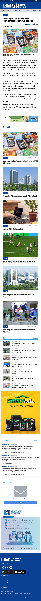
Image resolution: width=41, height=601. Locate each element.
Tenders (5, 440)
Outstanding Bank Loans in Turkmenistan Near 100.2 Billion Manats (19, 296)
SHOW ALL (35, 338)
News (4, 338)
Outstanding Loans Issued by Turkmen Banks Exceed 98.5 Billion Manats (19, 331)
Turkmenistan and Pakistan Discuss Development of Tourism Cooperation (23, 351)
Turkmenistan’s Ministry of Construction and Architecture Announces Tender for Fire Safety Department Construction (20, 470)
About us (3, 579)
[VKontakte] (30, 24)
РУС (36, 1)
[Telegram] (32, 24)
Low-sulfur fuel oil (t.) (25, 10)
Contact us (4, 585)
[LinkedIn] (28, 24)
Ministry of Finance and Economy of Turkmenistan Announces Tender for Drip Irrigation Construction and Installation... (20, 459)
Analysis (5, 14)
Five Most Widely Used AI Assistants (13, 229)
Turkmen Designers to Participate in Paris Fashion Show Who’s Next (23, 344)
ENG (27, 1)
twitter (3, 567)
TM (32, 1)
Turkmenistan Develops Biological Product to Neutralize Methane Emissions (22, 386)
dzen (10, 567)
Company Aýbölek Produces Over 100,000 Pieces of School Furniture (24, 358)
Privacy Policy (5, 583)
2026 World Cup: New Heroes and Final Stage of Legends (19, 262)
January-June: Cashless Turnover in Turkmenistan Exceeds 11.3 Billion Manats (20, 162)
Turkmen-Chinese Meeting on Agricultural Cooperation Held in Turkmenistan (24, 365)
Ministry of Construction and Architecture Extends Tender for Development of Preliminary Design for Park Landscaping (17, 448)
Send (20, 502)
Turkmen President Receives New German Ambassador (21, 372)
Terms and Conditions (7, 581)
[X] (26, 24)
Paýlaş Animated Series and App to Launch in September (22, 379)
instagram (7, 567)
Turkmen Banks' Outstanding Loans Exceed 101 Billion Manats (20, 196)
